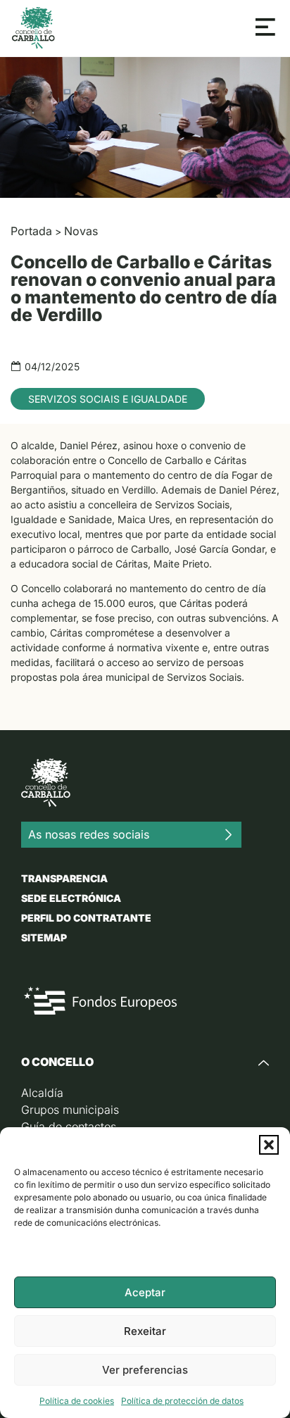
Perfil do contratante (86, 918)
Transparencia (64, 878)
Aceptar (145, 1292)
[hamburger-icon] (265, 28)
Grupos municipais (70, 1110)
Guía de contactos (68, 1126)
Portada (31, 231)
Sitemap (44, 937)
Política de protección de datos (182, 1400)
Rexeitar (145, 1331)
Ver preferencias (145, 1369)
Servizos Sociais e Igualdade (107, 399)
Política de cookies (76, 1400)
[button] (269, 1145)
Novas (81, 231)
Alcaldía (42, 1093)
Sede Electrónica (71, 898)
